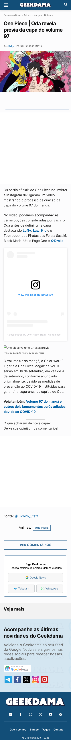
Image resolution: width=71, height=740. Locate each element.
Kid (43, 230)
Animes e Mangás (33, 15)
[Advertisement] (35, 148)
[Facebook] (20, 715)
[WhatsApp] (34, 100)
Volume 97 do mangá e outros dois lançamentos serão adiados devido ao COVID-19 (35, 407)
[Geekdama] (35, 5)
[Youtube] (50, 715)
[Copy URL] (51, 100)
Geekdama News (12, 15)
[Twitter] (40, 715)
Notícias (48, 15)
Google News (38, 577)
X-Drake (57, 241)
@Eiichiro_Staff (26, 516)
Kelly (11, 46)
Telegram (23, 588)
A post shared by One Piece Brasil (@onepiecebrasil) (37, 334)
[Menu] (6, 5)
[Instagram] (30, 715)
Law (36, 230)
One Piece (42, 527)
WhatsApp (52, 588)
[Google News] (60, 715)
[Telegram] (43, 100)
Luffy (27, 230)
